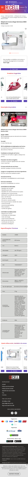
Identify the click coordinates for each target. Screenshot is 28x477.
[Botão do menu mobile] (2, 7)
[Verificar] (14, 436)
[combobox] (14, 10)
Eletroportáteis (9, 16)
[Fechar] (27, 464)
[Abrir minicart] (26, 7)
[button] (13, 4)
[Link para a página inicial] (2, 16)
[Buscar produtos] (25, 10)
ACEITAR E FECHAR (14, 473)
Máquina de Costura (20, 16)
